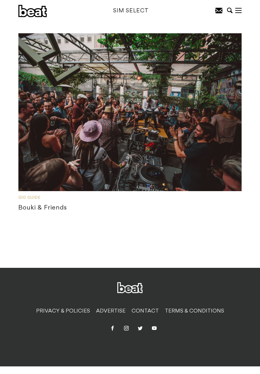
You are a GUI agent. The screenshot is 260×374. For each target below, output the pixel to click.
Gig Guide (29, 198)
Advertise (111, 311)
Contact (145, 311)
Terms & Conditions (194, 311)
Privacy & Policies (63, 311)
